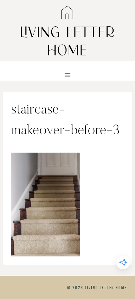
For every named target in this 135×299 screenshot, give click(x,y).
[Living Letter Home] (67, 30)
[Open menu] (67, 75)
